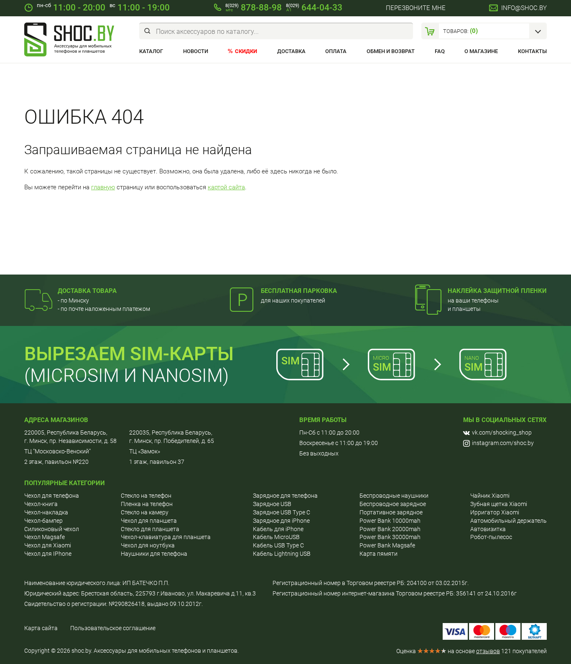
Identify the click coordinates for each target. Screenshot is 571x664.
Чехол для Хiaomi (47, 545)
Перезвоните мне (416, 8)
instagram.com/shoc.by (503, 443)
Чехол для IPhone (47, 553)
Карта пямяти (378, 553)
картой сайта (226, 187)
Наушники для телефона (154, 553)
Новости (195, 51)
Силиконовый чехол (51, 529)
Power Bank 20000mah (390, 529)
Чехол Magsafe (44, 537)
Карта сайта (41, 628)
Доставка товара (87, 291)
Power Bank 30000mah (390, 537)
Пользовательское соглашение (112, 628)
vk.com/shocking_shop (502, 432)
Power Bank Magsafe (387, 545)
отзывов (488, 651)
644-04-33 (314, 8)
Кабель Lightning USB (282, 553)
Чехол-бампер (43, 520)
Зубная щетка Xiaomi (498, 504)
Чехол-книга (41, 504)
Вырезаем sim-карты (129, 354)
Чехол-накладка (46, 512)
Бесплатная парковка (299, 291)
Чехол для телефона (51, 495)
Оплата (336, 51)
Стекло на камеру (144, 512)
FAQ (440, 51)
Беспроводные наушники (393, 495)
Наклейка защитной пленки (497, 291)
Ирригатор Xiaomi (494, 512)
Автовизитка (488, 529)
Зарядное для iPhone (281, 520)
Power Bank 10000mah (390, 520)
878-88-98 (253, 8)
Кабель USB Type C (278, 545)
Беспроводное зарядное (392, 504)
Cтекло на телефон (146, 495)
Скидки (246, 51)
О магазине (481, 51)
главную (103, 187)
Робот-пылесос (491, 537)
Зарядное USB (272, 504)
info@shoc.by (524, 8)
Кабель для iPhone (278, 529)
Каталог (151, 51)
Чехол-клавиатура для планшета (166, 537)
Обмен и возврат (391, 51)
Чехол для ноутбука (148, 545)
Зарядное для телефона (285, 495)
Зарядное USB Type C (281, 512)
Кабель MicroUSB (276, 537)
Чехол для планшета (149, 520)
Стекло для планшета (150, 529)
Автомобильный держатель (508, 520)
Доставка (291, 51)
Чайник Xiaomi (490, 495)
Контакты (532, 51)
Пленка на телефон (147, 504)
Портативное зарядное (391, 512)
